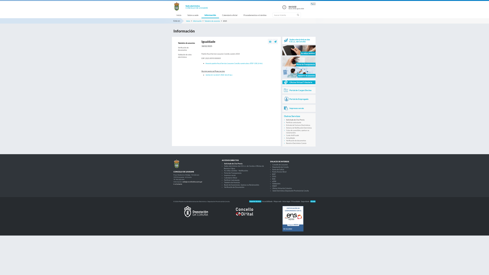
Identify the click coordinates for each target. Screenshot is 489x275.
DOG (274, 176)
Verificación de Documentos (234, 187)
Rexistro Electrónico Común (296, 143)
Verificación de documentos (183, 49)
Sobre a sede (192, 15)
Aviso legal (286, 201)
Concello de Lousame (280, 165)
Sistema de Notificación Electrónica (299, 128)
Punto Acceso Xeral (279, 172)
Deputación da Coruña (280, 167)
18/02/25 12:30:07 (219, 75)
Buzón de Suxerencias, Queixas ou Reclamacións (241, 185)
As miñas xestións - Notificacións (236, 171)
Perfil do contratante (293, 122)
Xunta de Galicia (278, 169)
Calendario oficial (229, 15)
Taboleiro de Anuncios (232, 182)
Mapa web (278, 201)
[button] (313, 4)
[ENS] (293, 221)
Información (210, 15)
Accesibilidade (267, 201)
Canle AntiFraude (292, 135)
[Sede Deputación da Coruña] (196, 213)
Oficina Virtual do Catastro (282, 188)
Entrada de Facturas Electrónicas (298, 125)
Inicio (178, 15)
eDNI (274, 181)
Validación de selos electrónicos (185, 56)
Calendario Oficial (230, 178)
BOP (274, 174)
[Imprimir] (270, 41)
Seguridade (305, 201)
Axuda (313, 201)
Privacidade (295, 201)
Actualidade (290, 138)
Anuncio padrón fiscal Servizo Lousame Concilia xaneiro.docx (234, 63)
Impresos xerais (230, 175)
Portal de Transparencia (232, 173)
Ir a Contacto (177, 184)
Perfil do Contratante (232, 180)
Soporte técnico (255, 201)
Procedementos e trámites (255, 15)
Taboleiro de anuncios (212, 21)
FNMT (274, 186)
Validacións (276, 184)
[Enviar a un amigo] (275, 41)
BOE (274, 179)
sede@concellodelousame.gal (192, 182)
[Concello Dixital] (244, 213)
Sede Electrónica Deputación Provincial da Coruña (291, 191)
